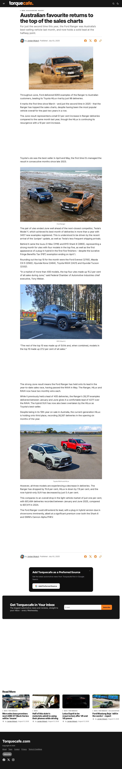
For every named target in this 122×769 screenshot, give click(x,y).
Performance (12, 710)
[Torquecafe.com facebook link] (4, 759)
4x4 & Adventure (31, 10)
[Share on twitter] (90, 40)
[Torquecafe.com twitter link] (8, 759)
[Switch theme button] (118, 3)
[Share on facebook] (86, 40)
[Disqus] (61, 656)
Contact (17, 749)
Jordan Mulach (33, 41)
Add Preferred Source (47, 586)
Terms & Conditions (35, 749)
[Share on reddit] (95, 40)
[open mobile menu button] (3, 3)
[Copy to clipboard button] (100, 40)
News (23, 10)
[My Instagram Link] (13, 759)
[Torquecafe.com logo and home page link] (21, 3)
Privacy (24, 749)
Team (10, 749)
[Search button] (113, 3)
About (4, 749)
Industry (41, 10)
